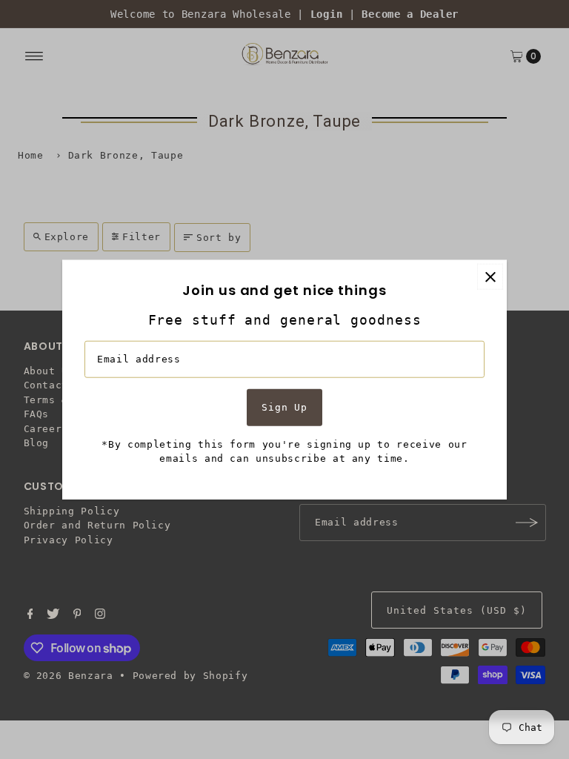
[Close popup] (490, 277)
